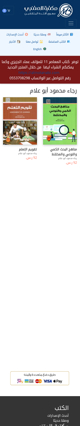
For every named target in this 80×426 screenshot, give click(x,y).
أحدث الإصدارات (15, 34)
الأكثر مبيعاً (62, 34)
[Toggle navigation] (71, 23)
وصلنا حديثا (40, 34)
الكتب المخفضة (57, 41)
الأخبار (12, 41)
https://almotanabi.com (38, 72)
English (37, 49)
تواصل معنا (32, 41)
